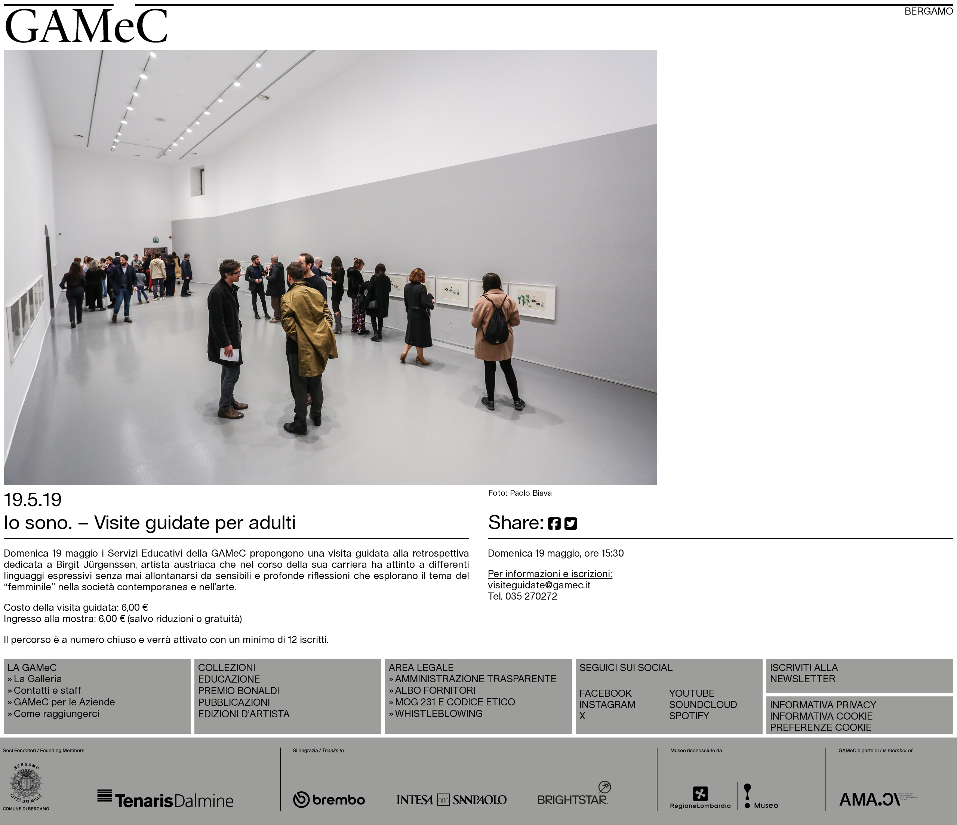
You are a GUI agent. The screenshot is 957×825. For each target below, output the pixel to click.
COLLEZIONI (226, 668)
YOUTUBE (692, 694)
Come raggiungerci (56, 714)
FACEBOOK (605, 694)
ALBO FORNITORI (435, 691)
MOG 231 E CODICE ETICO (455, 702)
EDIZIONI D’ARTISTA (244, 714)
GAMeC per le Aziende (64, 702)
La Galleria (38, 679)
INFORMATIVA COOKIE (821, 716)
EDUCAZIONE (229, 679)
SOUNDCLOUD (703, 705)
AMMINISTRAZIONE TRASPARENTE (476, 679)
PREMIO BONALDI (238, 691)
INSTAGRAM (607, 705)
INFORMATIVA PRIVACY (823, 705)
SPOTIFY (689, 716)
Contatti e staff (47, 691)
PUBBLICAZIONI (234, 703)
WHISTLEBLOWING (439, 714)
